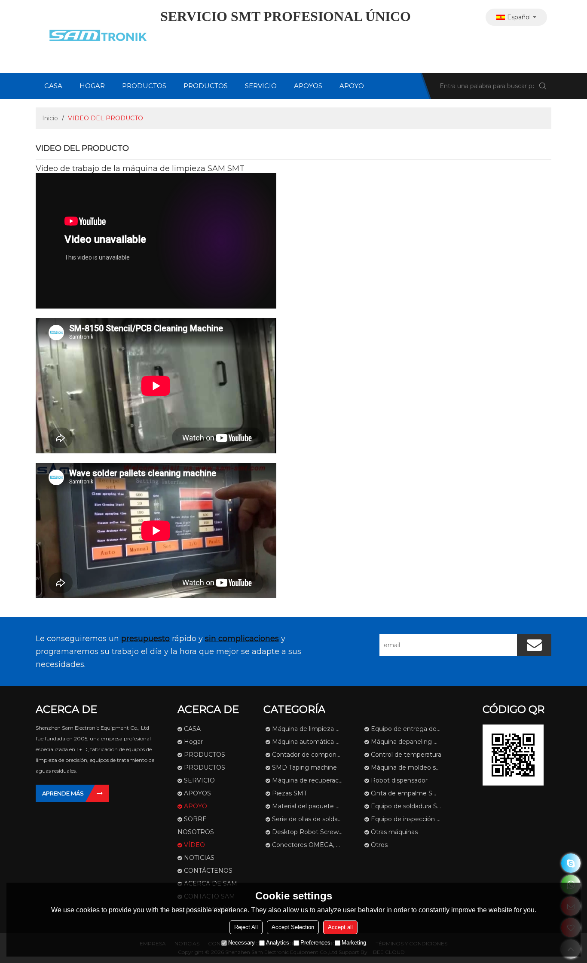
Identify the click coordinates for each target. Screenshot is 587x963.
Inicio (50, 118)
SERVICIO (261, 86)
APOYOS (308, 86)
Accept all (340, 927)
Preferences (315, 942)
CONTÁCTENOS (208, 870)
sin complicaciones (242, 638)
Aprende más (63, 793)
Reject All (246, 927)
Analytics (277, 942)
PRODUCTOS (144, 86)
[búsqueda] (542, 86)
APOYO (351, 86)
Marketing (354, 942)
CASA (53, 86)
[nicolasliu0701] (571, 863)
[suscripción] (534, 645)
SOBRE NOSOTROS (195, 825)
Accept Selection (293, 927)
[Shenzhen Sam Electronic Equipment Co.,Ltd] (96, 36)
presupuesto (145, 638)
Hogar (92, 86)
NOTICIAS (199, 858)
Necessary (241, 942)
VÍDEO (194, 845)
